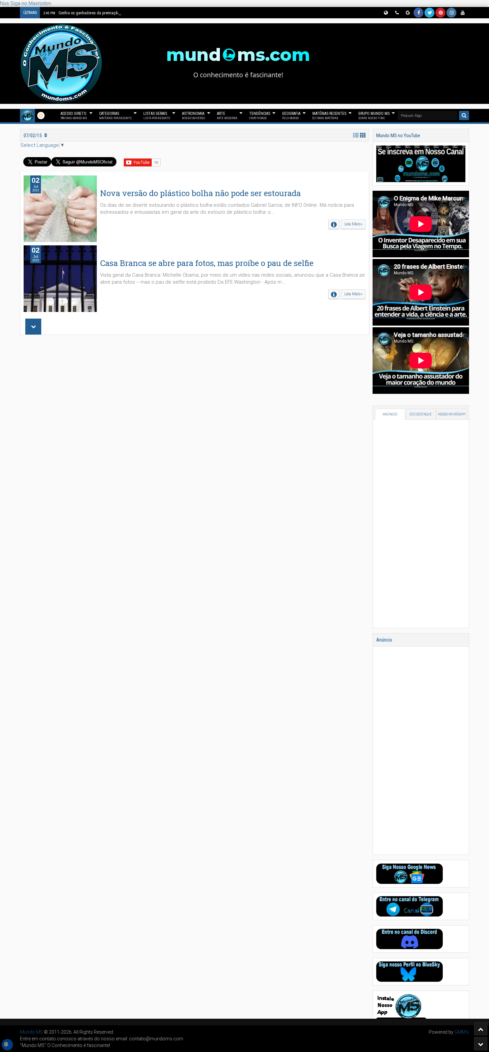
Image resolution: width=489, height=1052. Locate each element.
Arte (227, 115)
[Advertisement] (194, 429)
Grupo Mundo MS (374, 115)
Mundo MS (31, 1032)
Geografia (291, 115)
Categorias (115, 115)
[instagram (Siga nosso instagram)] (451, 13)
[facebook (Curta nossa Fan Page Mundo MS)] (418, 13)
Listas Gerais (156, 115)
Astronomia (193, 115)
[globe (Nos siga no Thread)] (386, 13)
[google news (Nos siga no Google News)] (407, 13)
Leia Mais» (353, 224)
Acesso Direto (74, 115)
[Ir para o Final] (480, 1043)
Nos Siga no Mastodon (25, 3)
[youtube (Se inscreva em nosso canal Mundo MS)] (462, 13)
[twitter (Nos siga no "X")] (429, 13)
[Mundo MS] (27, 115)
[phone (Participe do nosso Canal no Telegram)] (397, 13)
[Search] (464, 115)
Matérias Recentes (329, 115)
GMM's (461, 1032)
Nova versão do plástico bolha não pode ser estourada (200, 193)
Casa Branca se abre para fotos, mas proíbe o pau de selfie (206, 263)
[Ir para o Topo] (480, 1028)
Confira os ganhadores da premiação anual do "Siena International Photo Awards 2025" (122, 13)
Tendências (259, 115)
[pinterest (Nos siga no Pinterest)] (440, 13)
